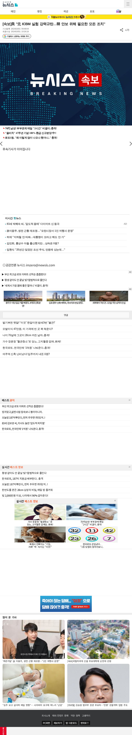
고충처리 (86, 715)
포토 (92, 11)
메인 (13, 11)
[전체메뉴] (128, 4)
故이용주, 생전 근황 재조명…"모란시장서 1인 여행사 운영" (40, 230)
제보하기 (58, 723)
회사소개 (46, 715)
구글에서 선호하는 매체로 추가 (18, 36)
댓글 (66, 315)
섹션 (65, 11)
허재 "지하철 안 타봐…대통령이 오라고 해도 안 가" (36, 237)
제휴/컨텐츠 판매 (60, 715)
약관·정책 (75, 715)
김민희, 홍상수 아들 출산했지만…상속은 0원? (33, 243)
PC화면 (46, 723)
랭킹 (39, 11)
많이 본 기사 (10, 617)
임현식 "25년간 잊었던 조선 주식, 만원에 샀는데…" (36, 249)
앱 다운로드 (71, 723)
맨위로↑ (85, 723)
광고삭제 (3, 731)
